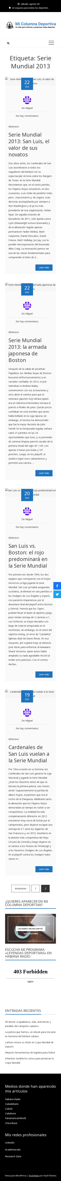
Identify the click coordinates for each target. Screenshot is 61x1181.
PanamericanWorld (15, 1118)
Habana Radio (13, 1099)
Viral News (34, 1175)
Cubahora (10, 1113)
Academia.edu (13, 1149)
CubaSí (9, 1108)
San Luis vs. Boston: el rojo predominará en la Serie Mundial (27, 555)
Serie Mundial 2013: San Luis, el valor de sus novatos (28, 144)
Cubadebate (11, 1104)
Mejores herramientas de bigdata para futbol (30, 1052)
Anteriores (20, 888)
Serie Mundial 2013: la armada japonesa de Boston (27, 350)
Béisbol (15, 126)
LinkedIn (9, 1142)
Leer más (44, 267)
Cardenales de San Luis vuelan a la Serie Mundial (28, 754)
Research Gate (13, 1156)
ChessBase (11, 1123)
